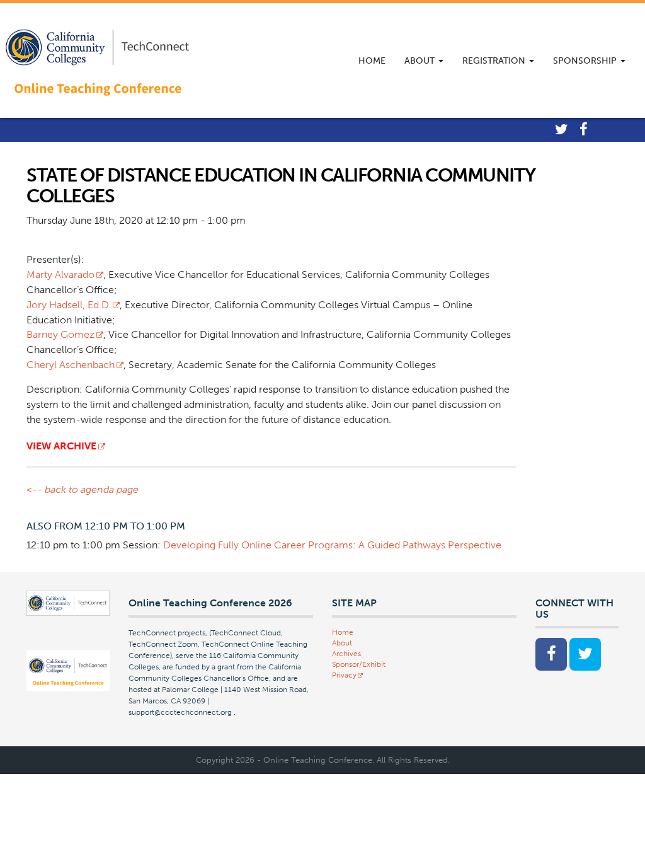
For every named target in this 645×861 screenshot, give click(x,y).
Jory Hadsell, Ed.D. (68, 305)
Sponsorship (586, 60)
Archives (346, 653)
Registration (495, 60)
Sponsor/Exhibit (358, 664)
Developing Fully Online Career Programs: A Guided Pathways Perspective (332, 545)
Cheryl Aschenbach (70, 365)
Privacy (344, 675)
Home (371, 60)
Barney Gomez (60, 334)
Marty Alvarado (60, 274)
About (420, 60)
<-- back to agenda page (82, 489)
